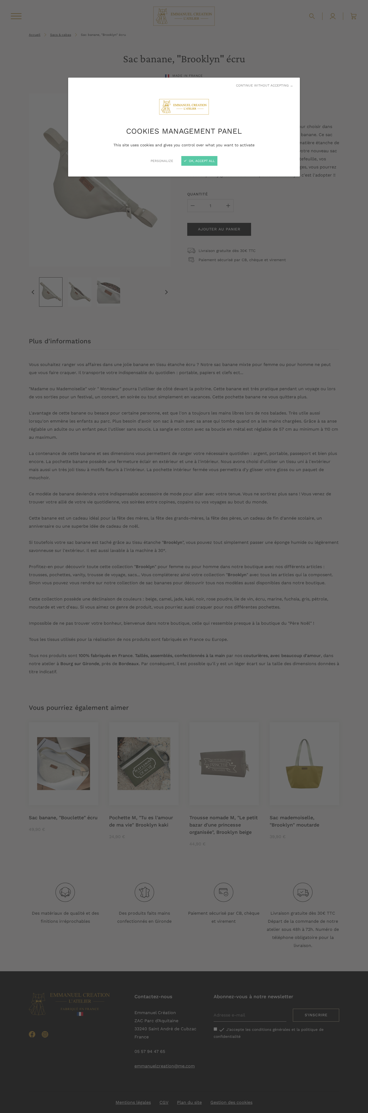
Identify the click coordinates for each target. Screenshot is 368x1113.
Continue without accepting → (264, 85)
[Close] (184, 556)
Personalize (162, 161)
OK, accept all (201, 161)
